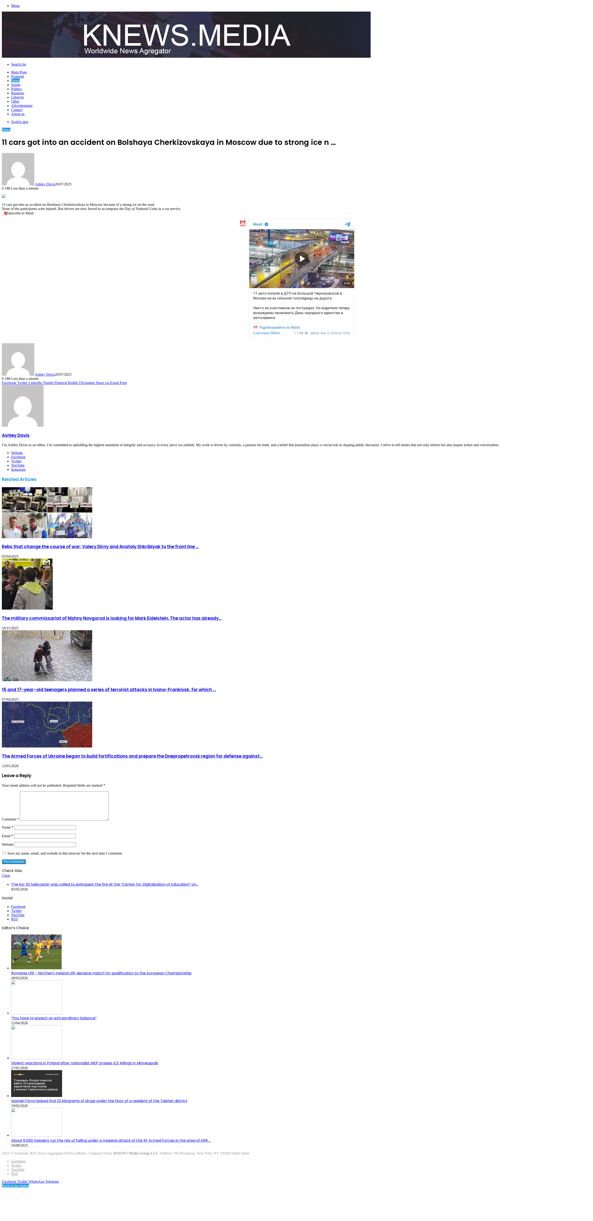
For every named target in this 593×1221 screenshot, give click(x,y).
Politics (16, 89)
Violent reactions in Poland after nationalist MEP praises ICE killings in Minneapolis (84, 1063)
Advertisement (21, 106)
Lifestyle (17, 97)
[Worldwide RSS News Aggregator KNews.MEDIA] (186, 56)
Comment (10, 819)
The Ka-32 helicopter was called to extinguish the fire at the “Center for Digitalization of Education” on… (104, 884)
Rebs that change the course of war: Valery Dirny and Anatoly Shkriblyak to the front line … (100, 547)
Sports (15, 85)
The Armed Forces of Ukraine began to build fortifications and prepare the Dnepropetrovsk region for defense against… (132, 756)
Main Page (19, 72)
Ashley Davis (45, 184)
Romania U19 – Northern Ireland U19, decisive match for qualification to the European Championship (101, 973)
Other (15, 101)
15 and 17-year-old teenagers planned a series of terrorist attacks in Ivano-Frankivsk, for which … (109, 690)
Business (17, 93)
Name (7, 827)
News (15, 81)
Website (7, 844)
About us (18, 114)
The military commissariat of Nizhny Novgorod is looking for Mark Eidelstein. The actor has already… (112, 618)
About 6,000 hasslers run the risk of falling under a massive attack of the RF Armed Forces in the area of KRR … (111, 1140)
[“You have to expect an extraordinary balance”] (36, 1013)
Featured (17, 76)
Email (7, 836)
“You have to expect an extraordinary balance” (54, 1018)
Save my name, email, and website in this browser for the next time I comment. (65, 853)
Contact (16, 110)
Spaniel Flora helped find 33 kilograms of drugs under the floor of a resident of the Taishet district (99, 1100)
